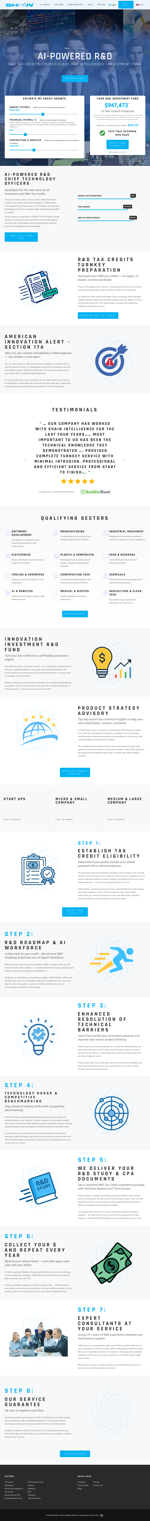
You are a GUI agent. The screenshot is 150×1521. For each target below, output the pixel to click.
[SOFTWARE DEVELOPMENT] (8, 533)
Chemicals (9, 1492)
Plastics (31, 1485)
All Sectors (9, 1482)
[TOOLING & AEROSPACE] (8, 576)
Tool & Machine (34, 1498)
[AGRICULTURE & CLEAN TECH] (105, 593)
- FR (141, 12)
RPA (29, 1492)
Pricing (96, 1482)
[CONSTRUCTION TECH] (56, 576)
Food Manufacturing (13, 1498)
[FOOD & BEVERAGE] (105, 557)
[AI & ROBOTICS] (8, 593)
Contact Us (98, 1485)
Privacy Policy (84, 1515)
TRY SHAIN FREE (75, 78)
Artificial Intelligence (14, 1488)
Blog (80, 1488)
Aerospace (9, 1485)
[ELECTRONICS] (8, 557)
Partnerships (83, 1485)
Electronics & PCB (12, 1495)
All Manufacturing (35, 1482)
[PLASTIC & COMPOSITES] (56, 557)
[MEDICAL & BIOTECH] (56, 593)
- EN (141, 8)
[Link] (20, 4)
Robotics (31, 1488)
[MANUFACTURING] (56, 533)
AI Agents (82, 1482)
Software (32, 1495)
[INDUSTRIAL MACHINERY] (105, 533)
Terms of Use (94, 1515)
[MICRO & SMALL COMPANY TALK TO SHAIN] (75, 786)
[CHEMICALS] (105, 576)
